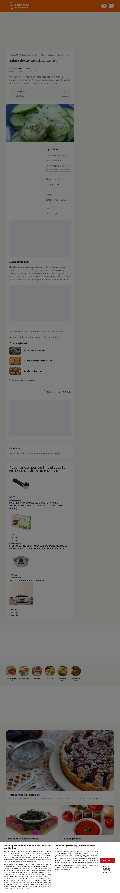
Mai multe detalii (30, 861)
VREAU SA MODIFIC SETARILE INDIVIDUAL (106, 869)
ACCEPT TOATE (107, 861)
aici (30, 878)
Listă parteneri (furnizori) (63, 870)
